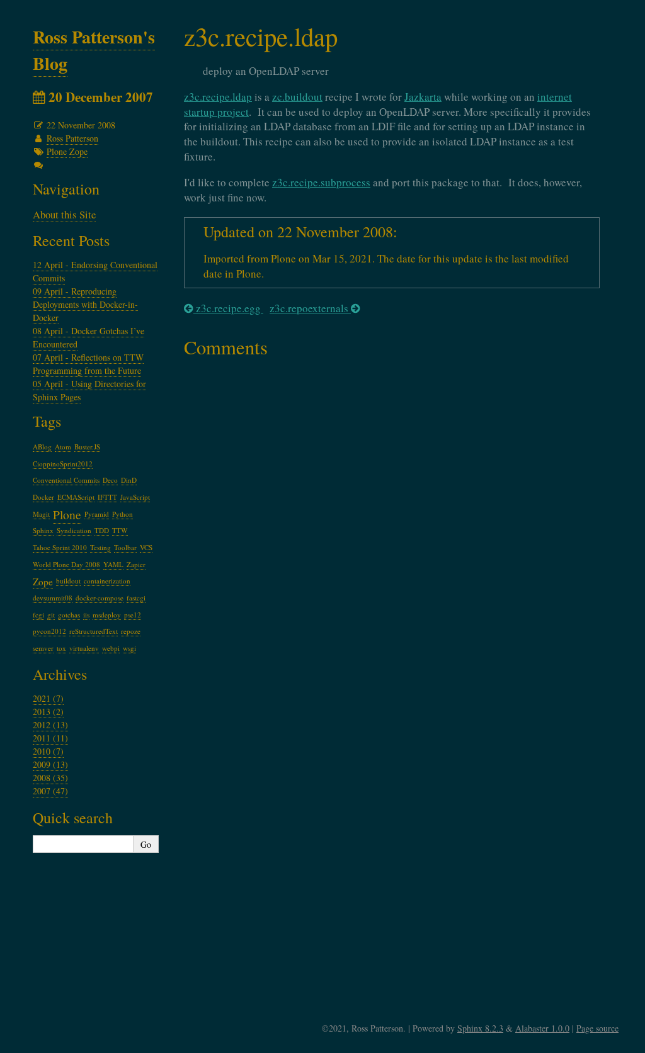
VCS (146, 547)
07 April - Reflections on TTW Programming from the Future (88, 363)
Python (122, 514)
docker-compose (99, 597)
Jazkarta (423, 96)
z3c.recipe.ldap (218, 96)
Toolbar (125, 547)
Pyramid (96, 514)
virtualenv (84, 648)
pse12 (132, 614)
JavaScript (135, 497)
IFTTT (107, 497)
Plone (57, 151)
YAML (113, 564)
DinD (129, 480)
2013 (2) (48, 712)
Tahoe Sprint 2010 (60, 547)
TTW (120, 530)
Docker (43, 497)
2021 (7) (48, 698)
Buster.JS (87, 446)
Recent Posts (71, 240)
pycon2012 (49, 631)
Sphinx (43, 530)
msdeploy (107, 614)
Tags (47, 421)
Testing (100, 547)
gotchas (69, 614)
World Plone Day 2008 (66, 564)
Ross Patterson (72, 138)
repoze (130, 631)
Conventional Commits (66, 480)
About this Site (64, 214)
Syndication (74, 530)
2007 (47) (50, 791)
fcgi (38, 614)
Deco (110, 480)
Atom (63, 446)
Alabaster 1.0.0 (542, 1028)
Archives (60, 674)
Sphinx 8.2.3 (480, 1028)
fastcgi (136, 597)
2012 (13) (50, 725)
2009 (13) (50, 764)
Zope (78, 151)
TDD (101, 530)
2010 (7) (48, 751)
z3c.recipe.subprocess (321, 182)
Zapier (136, 564)
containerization (107, 580)
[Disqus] (392, 523)
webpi (111, 648)
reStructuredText (93, 631)
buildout (68, 580)
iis (86, 614)
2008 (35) (50, 778)
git (51, 614)
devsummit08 (52, 597)
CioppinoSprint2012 (63, 463)
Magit (41, 514)
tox (61, 648)
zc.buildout (297, 96)
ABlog (42, 446)
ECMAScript (75, 497)
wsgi (129, 648)
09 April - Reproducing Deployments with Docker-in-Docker (85, 304)
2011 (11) (50, 738)
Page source (597, 1028)
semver (43, 648)
